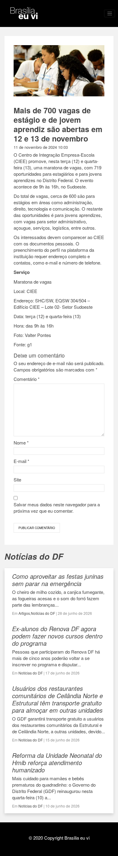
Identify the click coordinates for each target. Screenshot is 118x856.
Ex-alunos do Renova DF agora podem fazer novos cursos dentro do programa (57, 636)
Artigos (24, 613)
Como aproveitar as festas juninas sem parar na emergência (57, 580)
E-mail (21, 461)
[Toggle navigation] (109, 14)
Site (17, 479)
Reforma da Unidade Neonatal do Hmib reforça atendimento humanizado (57, 762)
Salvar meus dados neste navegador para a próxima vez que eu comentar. (57, 507)
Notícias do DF (43, 613)
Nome (21, 442)
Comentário (27, 379)
